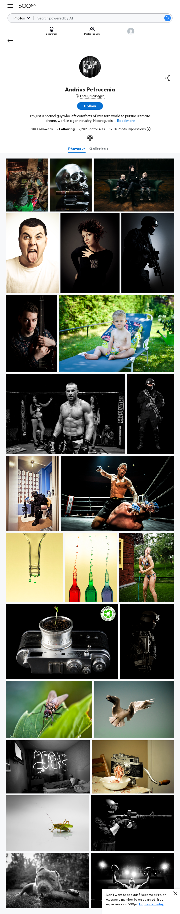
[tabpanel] (90, 533)
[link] (27, 185)
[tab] (76, 148)
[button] (167, 18)
